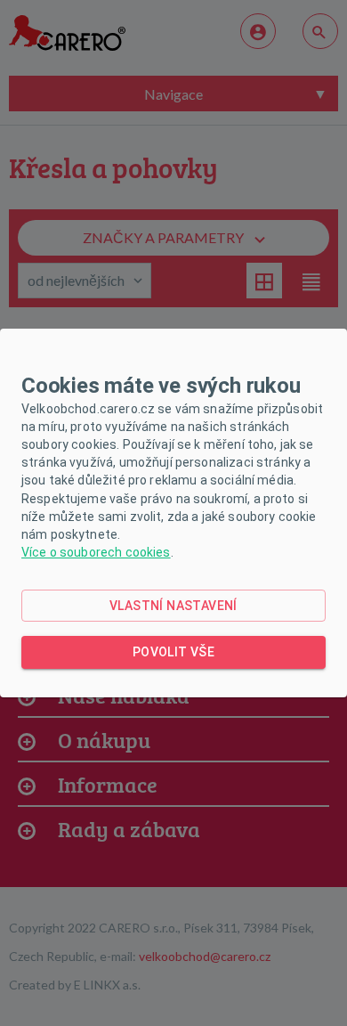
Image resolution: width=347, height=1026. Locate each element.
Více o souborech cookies (96, 552)
